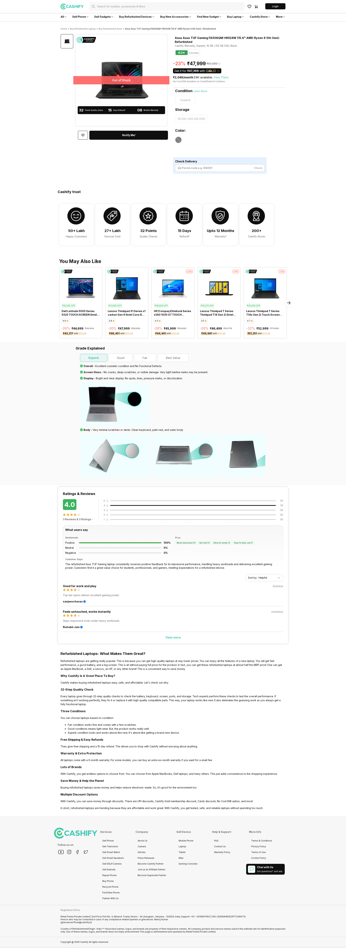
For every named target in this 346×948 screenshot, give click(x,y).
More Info (255, 831)
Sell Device (183, 831)
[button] (275, 6)
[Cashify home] (75, 6)
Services (106, 831)
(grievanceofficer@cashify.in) (76, 922)
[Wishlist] (249, 6)
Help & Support (221, 831)
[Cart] (256, 6)
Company (142, 831)
